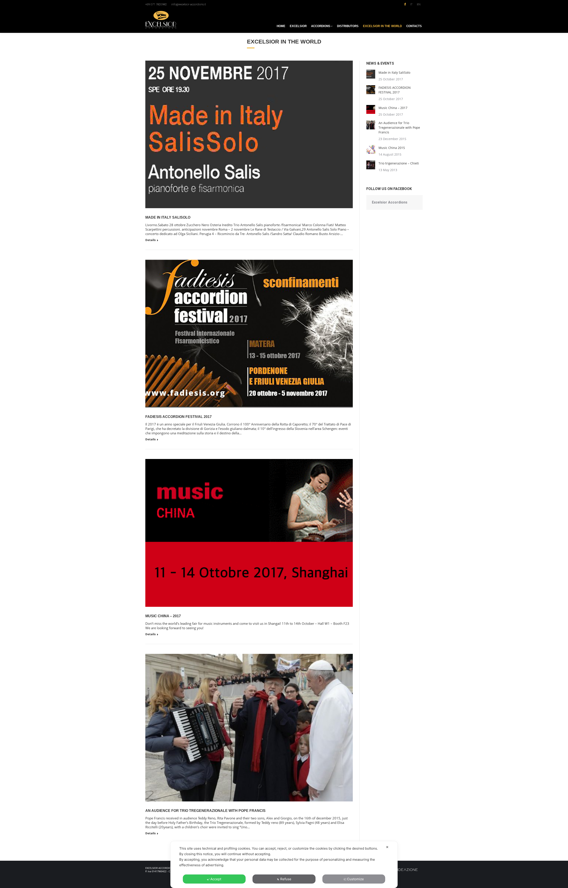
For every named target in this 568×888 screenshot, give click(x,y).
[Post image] (370, 74)
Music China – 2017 (163, 616)
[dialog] (284, 864)
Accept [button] (215, 879)
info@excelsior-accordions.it (188, 4)
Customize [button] (355, 879)
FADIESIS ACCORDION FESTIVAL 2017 (178, 417)
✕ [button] (387, 847)
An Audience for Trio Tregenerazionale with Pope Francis (205, 811)
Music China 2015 (392, 148)
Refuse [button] (285, 879)
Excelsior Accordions (389, 202)
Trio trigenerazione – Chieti (399, 163)
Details (150, 240)
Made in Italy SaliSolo (167, 217)
